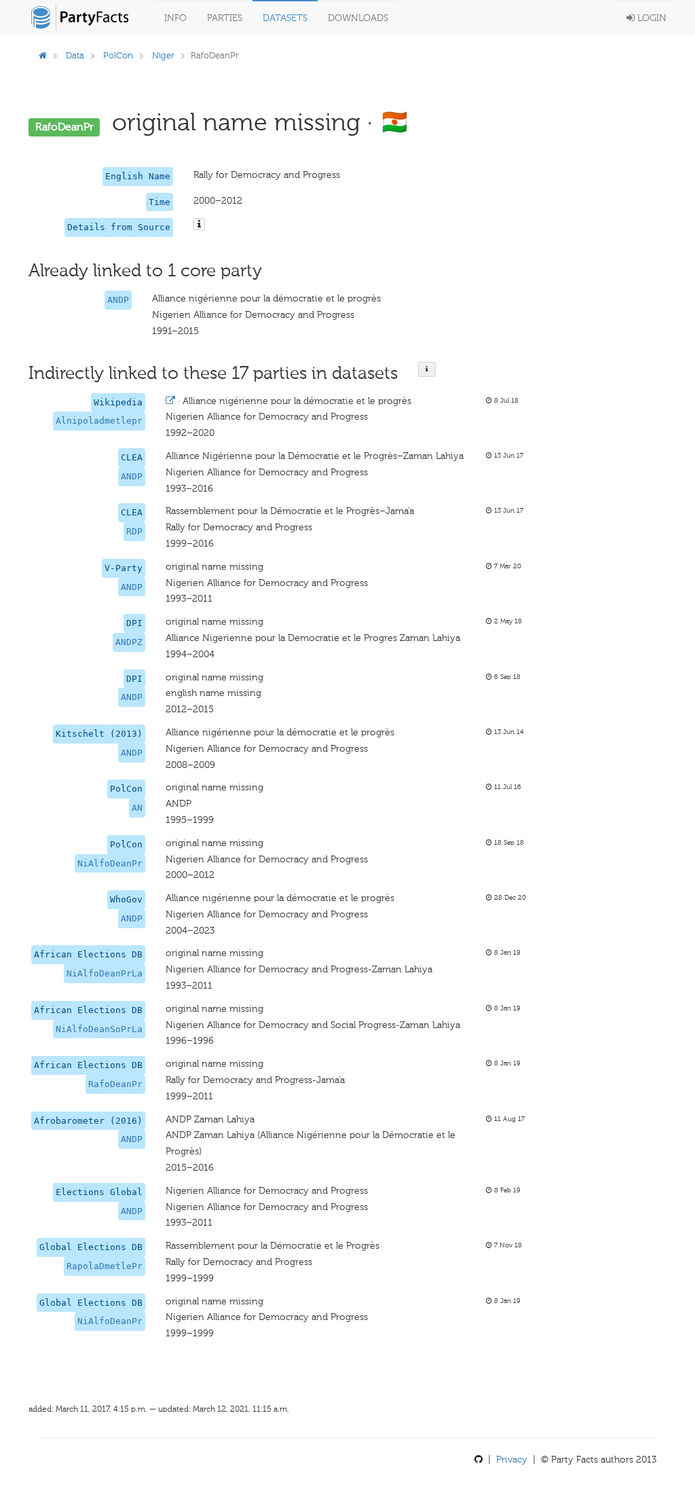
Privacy (511, 1459)
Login (650, 18)
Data (75, 55)
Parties (224, 18)
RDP (134, 531)
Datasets (285, 18)
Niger (163, 55)
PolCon (118, 55)
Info (175, 18)
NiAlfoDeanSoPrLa (99, 1029)
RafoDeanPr (115, 1084)
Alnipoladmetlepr (99, 421)
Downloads (358, 18)
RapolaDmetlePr (105, 1266)
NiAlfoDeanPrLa (105, 973)
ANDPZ (129, 642)
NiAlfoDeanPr (110, 863)
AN (137, 808)
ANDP (118, 300)
